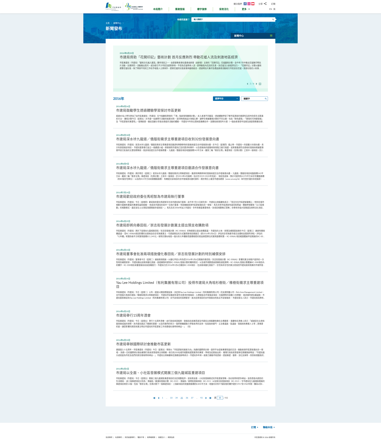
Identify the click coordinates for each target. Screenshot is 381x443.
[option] (190, 60)
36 (187, 397)
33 (171, 397)
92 (201, 397)
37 (192, 397)
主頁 (108, 23)
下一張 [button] (256, 84)
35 (182, 397)
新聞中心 (117, 23)
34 (176, 397)
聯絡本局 (268, 427)
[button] (246, 9)
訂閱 (273, 3)
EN (270, 9)
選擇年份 (219, 99)
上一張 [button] (247, 84)
